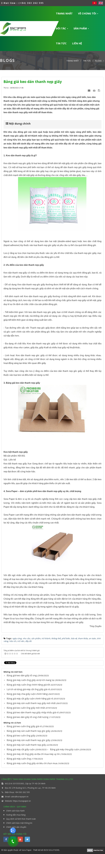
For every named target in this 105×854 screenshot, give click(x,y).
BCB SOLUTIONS (51, 850)
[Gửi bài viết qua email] (89, 90)
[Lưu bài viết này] (99, 90)
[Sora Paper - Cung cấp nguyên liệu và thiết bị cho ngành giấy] (13, 28)
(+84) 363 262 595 (31, 2)
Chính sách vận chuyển (16, 827)
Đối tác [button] (61, 28)
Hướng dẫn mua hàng (15, 814)
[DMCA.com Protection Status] (95, 850)
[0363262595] (12, 840)
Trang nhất (64, 13)
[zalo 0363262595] (13, 830)
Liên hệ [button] (77, 43)
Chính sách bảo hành (15, 810)
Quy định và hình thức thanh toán (21, 819)
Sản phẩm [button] (81, 28)
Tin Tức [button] (61, 43)
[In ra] (94, 90)
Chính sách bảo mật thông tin (19, 823)
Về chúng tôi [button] (87, 13)
